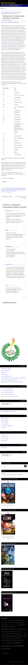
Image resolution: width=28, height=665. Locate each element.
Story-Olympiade (6, 636)
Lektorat (6, 189)
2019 (8, 622)
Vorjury (19, 643)
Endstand (12, 188)
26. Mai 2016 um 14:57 (16, 246)
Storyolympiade (17, 638)
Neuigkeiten (19, 631)
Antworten (25, 226)
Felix (15, 188)
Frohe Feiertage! (5, 374)
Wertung (13, 646)
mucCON (15, 631)
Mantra (18, 661)
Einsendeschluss (21, 625)
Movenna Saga (4, 447)
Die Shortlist (4, 372)
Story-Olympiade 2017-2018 (7, 638)
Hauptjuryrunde (23, 188)
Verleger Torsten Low (8, 42)
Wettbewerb (19, 646)
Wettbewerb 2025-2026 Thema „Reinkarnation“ (15, 474)
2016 (25, 620)
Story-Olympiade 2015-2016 (20, 189)
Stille (25, 633)
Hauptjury (18, 188)
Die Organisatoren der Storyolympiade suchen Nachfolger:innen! (12, 381)
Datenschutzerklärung (4, 653)
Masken (12, 631)
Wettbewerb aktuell (10, 22)
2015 (5, 188)
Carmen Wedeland (9, 264)
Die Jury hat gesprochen (6, 370)
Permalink (9, 192)
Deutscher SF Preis (5, 418)
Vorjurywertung (6, 646)
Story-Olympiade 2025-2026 (6, 376)
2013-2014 (13, 620)
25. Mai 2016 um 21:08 (17, 264)
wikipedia (3, 427)
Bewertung (3, 625)
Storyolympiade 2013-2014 (20, 640)
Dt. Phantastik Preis (5, 420)
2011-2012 (7, 620)
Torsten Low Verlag (4, 190)
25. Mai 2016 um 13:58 (12, 285)
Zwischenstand (5, 649)
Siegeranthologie (12, 189)
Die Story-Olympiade (8, 3)
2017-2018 (4, 622)
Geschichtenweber (5, 436)
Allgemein (13, 12)
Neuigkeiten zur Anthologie (6, 368)
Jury (6, 22)
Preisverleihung (4, 633)
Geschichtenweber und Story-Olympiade (8, 411)
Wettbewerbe (16, 22)
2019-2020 (12, 622)
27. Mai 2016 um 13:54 (13, 230)
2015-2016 (8, 188)
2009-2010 (3, 620)
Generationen (13, 627)
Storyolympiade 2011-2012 (8, 640)
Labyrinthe (3, 189)
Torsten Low (3, 643)
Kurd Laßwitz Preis (5, 422)
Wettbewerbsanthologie (12, 190)
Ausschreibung (19, 622)
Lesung (2, 631)
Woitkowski (5, 20)
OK (25, 466)
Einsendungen (4, 627)
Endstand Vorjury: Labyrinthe (7, 196)
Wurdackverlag (4, 440)
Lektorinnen (7, 162)
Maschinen (7, 631)
